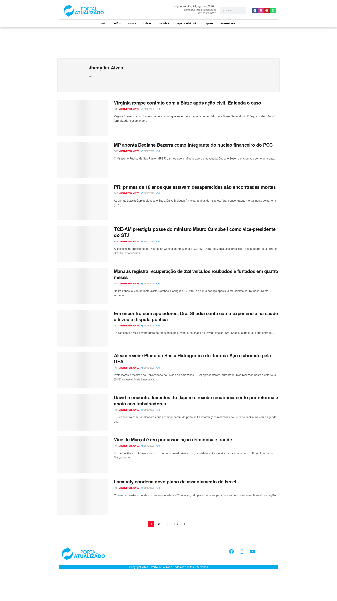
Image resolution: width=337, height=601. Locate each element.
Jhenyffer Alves (129, 108)
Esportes (209, 23)
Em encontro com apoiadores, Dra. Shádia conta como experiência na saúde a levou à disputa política (196, 316)
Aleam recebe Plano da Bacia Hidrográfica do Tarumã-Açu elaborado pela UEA (192, 358)
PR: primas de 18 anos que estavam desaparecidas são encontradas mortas (195, 186)
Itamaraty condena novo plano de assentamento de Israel (175, 481)
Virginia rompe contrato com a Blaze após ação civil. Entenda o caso (187, 102)
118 (176, 524)
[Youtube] (252, 551)
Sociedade (164, 23)
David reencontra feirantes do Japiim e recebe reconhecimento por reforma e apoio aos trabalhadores (196, 400)
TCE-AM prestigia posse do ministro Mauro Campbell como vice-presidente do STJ (194, 232)
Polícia (117, 23)
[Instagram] (242, 551)
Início (103, 23)
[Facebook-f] (231, 551)
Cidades (147, 23)
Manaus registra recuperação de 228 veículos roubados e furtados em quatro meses (196, 274)
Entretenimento (228, 23)
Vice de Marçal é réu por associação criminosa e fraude (173, 439)
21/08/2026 (148, 108)
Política (132, 23)
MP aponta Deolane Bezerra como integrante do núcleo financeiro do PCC (193, 144)
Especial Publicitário (187, 23)
